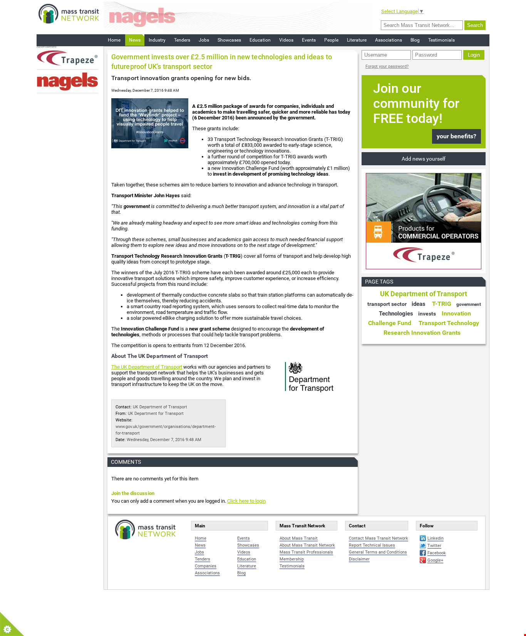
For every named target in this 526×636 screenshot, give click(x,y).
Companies (205, 566)
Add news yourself (424, 159)
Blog (415, 40)
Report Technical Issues (372, 545)
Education (260, 40)
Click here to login (246, 501)
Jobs (204, 40)
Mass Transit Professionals (306, 552)
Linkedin (435, 538)
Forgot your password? (387, 66)
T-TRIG (441, 303)
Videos (286, 40)
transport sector (387, 304)
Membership (292, 559)
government (468, 304)
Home (114, 40)
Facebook (436, 552)
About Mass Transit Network (307, 545)
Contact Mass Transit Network (378, 538)
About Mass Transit (299, 538)
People (331, 40)
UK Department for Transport (156, 413)
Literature (357, 40)
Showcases (229, 40)
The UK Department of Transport (146, 367)
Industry (157, 40)
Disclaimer (359, 559)
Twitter (434, 545)
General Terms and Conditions (378, 552)
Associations (388, 40)
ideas (418, 303)
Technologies (396, 313)
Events (309, 40)
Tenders (182, 40)
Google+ (435, 560)
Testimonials (441, 40)
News (135, 40)
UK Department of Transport (160, 406)
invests (427, 313)
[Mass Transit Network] (69, 13)
